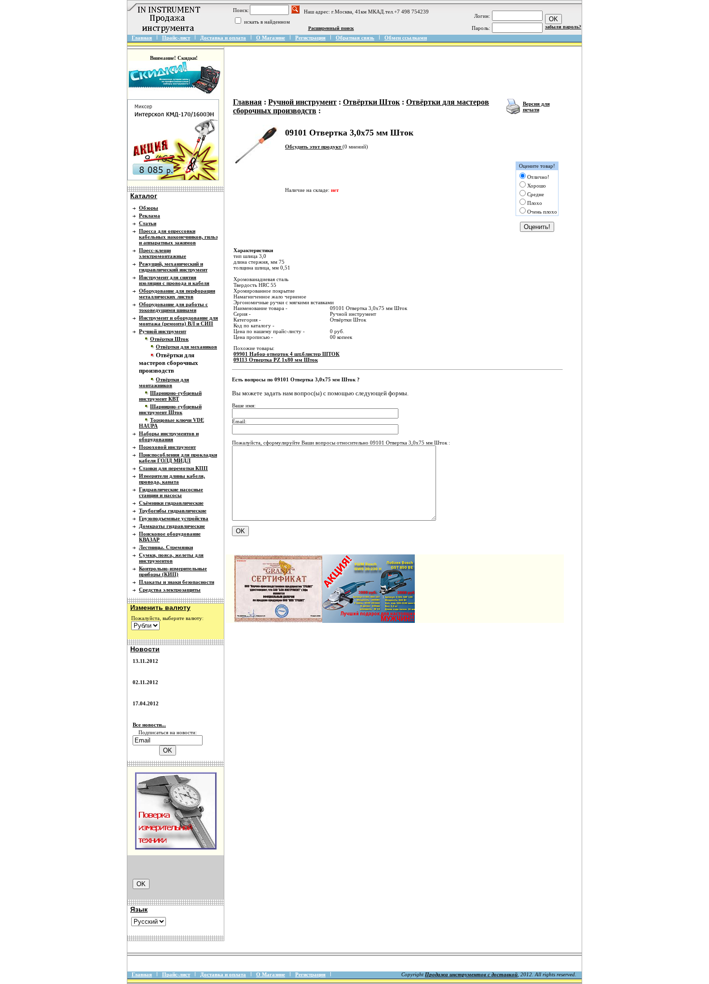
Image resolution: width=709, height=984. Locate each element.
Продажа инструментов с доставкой (471, 974)
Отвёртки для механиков (186, 347)
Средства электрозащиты (170, 590)
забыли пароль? (563, 26)
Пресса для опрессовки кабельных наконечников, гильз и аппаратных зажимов (178, 236)
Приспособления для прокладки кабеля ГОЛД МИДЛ (178, 457)
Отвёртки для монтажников (164, 382)
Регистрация (310, 37)
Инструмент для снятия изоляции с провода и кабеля (174, 280)
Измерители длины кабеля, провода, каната (172, 479)
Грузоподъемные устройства (173, 518)
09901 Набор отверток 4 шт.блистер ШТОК (286, 354)
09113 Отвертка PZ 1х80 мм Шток (275, 360)
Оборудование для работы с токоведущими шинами (173, 307)
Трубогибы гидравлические (172, 510)
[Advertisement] (406, 73)
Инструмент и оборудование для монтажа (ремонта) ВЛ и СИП (178, 320)
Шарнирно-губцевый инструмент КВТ (170, 396)
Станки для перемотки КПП (173, 468)
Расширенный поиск (331, 28)
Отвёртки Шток (169, 339)
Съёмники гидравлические (171, 503)
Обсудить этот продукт (313, 146)
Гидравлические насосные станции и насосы (171, 492)
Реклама (149, 215)
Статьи (147, 223)
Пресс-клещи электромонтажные (162, 253)
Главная (142, 37)
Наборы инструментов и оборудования (169, 436)
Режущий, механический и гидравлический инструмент (173, 266)
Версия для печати (536, 106)
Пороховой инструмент (167, 447)
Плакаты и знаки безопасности (176, 582)
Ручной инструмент (162, 331)
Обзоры (148, 208)
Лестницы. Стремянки (166, 547)
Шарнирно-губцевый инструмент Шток (170, 409)
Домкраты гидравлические (172, 526)
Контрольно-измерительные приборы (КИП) (173, 571)
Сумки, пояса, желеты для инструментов (171, 558)
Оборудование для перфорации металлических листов (177, 293)
